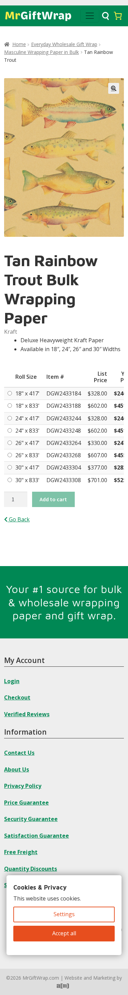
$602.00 (97, 405)
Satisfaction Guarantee (36, 835)
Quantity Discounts (30, 869)
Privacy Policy (22, 786)
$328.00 (97, 393)
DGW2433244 (63, 418)
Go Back (19, 519)
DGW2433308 (63, 480)
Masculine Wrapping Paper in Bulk (41, 52)
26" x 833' (27, 455)
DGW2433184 (63, 393)
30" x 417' (27, 467)
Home (19, 44)
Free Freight (21, 852)
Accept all (64, 933)
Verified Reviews (26, 714)
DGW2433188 (63, 405)
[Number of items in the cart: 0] (118, 16)
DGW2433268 (63, 455)
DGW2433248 (63, 430)
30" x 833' (27, 480)
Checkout (17, 697)
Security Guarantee (31, 819)
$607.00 (97, 455)
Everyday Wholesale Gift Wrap (64, 44)
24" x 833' (27, 430)
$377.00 (97, 467)
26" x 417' (27, 443)
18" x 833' (27, 405)
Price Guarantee (26, 802)
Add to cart (53, 499)
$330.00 (97, 443)
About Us (16, 769)
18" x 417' (27, 393)
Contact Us (19, 752)
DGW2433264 (63, 443)
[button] (113, 88)
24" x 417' (27, 418)
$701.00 (97, 480)
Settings (64, 914)
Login (11, 681)
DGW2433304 (63, 467)
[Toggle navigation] (89, 16)
